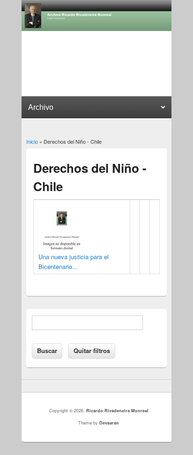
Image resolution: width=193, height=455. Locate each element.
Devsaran (109, 423)
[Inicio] (96, 28)
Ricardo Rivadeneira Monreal (117, 411)
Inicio (32, 141)
